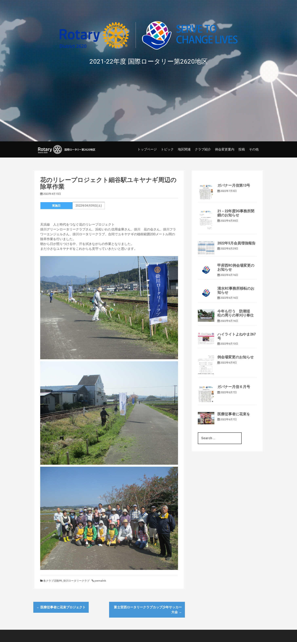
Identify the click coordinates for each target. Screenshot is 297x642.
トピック (167, 149)
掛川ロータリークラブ (76, 580)
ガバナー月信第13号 (233, 185)
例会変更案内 (224, 149)
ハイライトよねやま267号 (236, 336)
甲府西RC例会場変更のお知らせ (235, 267)
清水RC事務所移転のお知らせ (235, 290)
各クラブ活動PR (52, 580)
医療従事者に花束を (233, 414)
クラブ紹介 (203, 149)
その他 (254, 149)
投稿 (241, 149)
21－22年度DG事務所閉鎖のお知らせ (235, 213)
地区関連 (184, 149)
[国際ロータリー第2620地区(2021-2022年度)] (66, 149)
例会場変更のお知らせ (235, 357)
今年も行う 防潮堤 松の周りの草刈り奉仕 (235, 313)
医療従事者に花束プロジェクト (61, 607)
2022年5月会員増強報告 (236, 243)
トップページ (147, 149)
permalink (100, 580)
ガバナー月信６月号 (233, 387)
